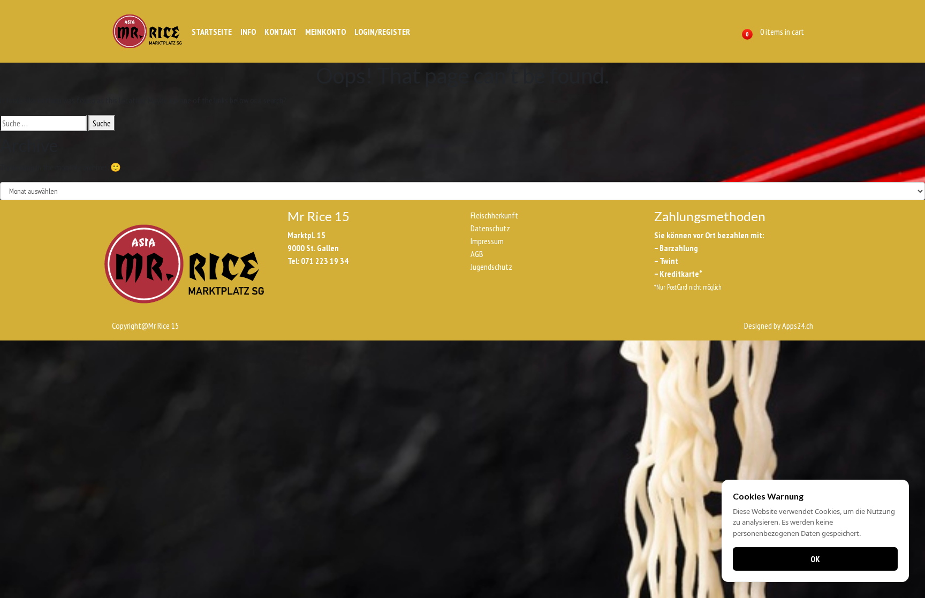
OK (815, 559)
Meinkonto (325, 31)
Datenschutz (490, 228)
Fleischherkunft (494, 215)
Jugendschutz (491, 266)
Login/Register (382, 31)
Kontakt (280, 31)
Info (248, 31)
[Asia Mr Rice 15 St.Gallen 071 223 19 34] (147, 31)
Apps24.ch (797, 325)
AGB (477, 253)
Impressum (487, 241)
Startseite (212, 31)
